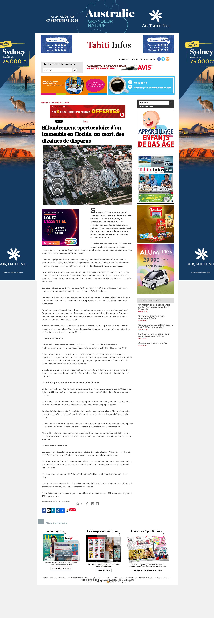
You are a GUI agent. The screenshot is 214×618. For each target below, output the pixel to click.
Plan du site (101, 582)
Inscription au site (124, 582)
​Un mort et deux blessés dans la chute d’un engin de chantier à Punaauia (154, 307)
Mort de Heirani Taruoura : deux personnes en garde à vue (154, 335)
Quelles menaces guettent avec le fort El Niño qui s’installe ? (155, 326)
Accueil (44, 102)
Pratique (124, 59)
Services (136, 59)
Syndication (113, 582)
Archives (149, 59)
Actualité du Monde (60, 102)
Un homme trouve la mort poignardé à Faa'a (151, 317)
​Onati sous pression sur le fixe (153, 343)
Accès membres (90, 582)
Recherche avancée (146, 106)
